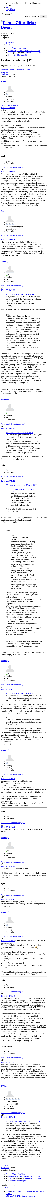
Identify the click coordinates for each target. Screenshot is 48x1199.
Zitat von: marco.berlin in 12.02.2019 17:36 (23, 1121)
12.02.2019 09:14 (8, 240)
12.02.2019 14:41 (8, 899)
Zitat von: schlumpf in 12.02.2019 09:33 (21, 485)
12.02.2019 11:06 (8, 827)
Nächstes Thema (23, 70)
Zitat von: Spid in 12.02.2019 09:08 (20, 294)
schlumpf (5, 81)
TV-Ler (4, 1086)
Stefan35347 (30, 53)
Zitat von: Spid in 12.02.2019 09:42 (20, 693)
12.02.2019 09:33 (8, 290)
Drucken (4, 72)
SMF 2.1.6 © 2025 (13, 1196)
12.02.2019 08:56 (8, 108)
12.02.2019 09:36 (8, 428)
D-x (2, 211)
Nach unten (5, 74)
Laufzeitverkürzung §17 (10, 105)
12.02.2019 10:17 (8, 779)
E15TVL (39, 53)
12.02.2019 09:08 (8, 172)
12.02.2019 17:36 (8, 1062)
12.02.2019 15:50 (8, 941)
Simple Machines (28, 1196)
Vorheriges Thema (8, 70)
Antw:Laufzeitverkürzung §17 (13, 167)
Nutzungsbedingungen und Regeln (24, 1191)
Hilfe (8, 1191)
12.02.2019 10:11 (8, 689)
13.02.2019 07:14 (8, 1117)
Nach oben (5, 1168)
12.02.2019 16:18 (8, 996)
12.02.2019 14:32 (8, 866)
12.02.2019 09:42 (8, 481)
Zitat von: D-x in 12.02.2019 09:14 (19, 433)
